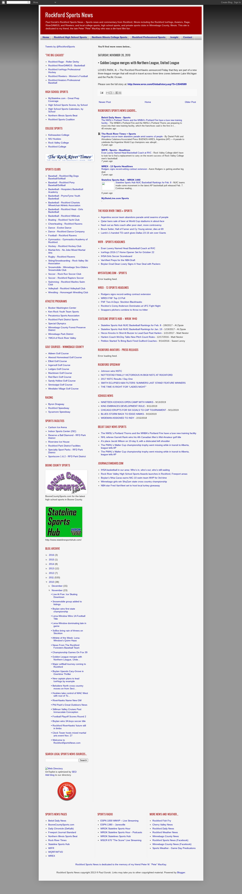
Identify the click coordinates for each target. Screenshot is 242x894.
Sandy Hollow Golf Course (62, 380)
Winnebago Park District (60, 334)
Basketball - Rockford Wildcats (64, 216)
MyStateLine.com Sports (115, 198)
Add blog (49, 775)
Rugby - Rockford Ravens (61, 256)
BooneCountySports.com (61, 824)
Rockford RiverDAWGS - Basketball (66, 65)
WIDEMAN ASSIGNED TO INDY (117, 418)
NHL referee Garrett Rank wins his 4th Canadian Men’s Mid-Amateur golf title (141, 437)
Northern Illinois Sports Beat (62, 115)
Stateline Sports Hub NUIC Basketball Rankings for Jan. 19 (131, 329)
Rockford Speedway (58, 408)
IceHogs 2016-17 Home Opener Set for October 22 (127, 252)
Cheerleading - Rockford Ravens (65, 223)
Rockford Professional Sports (148, 37)
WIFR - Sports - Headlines (115, 150)
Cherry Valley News (162, 824)
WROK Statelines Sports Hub (115, 836)
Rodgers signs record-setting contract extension (124, 169)
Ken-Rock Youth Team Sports (63, 311)
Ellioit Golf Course (57, 361)
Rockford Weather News (165, 832)
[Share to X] (113, 92)
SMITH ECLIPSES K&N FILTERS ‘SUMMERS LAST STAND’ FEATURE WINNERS (143, 383)
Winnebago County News (165, 836)
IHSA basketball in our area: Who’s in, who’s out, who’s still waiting (135, 470)
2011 (51, 577)
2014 (52, 564)
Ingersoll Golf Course (59, 365)
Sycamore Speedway (59, 411)
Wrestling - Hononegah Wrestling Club (68, 292)
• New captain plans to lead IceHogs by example (65, 680)
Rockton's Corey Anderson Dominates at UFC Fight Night (131, 306)
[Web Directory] (54, 768)
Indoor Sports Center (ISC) (62, 431)
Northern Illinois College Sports (109, 37)
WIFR (51, 848)
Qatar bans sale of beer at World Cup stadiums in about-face (132, 221)
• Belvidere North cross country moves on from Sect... (67, 687)
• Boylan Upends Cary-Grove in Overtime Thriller (67, 672)
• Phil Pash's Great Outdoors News (69, 704)
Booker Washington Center (62, 308)
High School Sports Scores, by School (68, 105)
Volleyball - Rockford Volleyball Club (66, 288)
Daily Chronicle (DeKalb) (61, 828)
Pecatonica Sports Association (64, 315)
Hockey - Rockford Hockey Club (64, 246)
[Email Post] (101, 92)
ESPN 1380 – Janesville (112, 824)
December (57, 586)
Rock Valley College (58, 142)
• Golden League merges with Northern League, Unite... (66, 658)
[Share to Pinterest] (120, 92)
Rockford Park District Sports (63, 319)
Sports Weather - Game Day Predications (174, 848)
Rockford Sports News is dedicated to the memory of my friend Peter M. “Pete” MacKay (120, 864)
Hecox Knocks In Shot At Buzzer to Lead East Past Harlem (131, 333)
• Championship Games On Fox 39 (69, 652)
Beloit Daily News (57, 820)
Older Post (190, 102)
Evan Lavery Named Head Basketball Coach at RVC (126, 153)
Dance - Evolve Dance (59, 227)
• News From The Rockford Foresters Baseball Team (65, 646)
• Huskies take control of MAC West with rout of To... (69, 694)
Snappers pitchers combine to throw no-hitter (124, 309)
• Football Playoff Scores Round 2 (68, 716)
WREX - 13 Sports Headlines (117, 166)
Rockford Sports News (69, 14)
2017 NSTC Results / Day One (117, 379)
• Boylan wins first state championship (63, 610)
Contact (187, 37)
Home (46, 37)
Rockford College (57, 146)
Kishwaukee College (58, 135)
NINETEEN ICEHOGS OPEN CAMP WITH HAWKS (127, 402)
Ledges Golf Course (58, 369)
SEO (74, 771)
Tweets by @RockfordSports (60, 46)
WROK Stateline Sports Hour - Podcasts (121, 832)
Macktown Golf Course (60, 373)
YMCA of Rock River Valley (62, 338)
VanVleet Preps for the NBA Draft (118, 260)
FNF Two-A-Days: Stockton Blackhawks (121, 302)
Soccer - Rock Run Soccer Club (64, 274)
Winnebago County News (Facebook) (171, 844)
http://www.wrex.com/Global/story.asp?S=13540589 (157, 84)
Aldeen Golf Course (58, 353)
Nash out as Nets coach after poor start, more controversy (131, 225)
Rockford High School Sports (70, 37)
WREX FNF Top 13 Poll (113, 298)
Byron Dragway (56, 404)
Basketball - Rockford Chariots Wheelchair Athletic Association (64, 204)
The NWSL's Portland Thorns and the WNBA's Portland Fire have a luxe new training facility (148, 433)
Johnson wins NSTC (111, 371)
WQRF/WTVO (55, 852)
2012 (52, 573)
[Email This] (107, 92)
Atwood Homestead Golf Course (65, 357)
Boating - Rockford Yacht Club (64, 219)
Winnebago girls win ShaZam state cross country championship (134, 481)
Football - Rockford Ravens (62, 235)
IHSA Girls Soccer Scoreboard (116, 256)
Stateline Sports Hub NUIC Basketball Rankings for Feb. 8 (144, 182)
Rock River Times (57, 840)
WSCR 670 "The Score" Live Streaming (120, 840)
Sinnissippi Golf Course (60, 384)
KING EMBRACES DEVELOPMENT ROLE (123, 406)
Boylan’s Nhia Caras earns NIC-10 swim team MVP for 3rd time (134, 477)
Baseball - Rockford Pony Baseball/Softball (61, 184)
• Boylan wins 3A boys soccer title (68, 721)
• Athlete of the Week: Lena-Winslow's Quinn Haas (65, 639)
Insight (174, 37)
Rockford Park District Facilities (64, 445)
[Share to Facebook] (117, 92)
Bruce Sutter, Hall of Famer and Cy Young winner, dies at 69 (132, 229)
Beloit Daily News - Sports (116, 117)
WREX (51, 856)
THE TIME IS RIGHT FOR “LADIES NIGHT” (123, 386)
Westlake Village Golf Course (63, 388)
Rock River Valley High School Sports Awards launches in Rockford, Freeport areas (144, 474)
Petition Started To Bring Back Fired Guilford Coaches (129, 341)
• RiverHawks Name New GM (66, 700)
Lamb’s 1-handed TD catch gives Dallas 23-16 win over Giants (133, 232)
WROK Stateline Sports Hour (115, 828)
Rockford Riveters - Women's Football (68, 76)
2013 (52, 568)
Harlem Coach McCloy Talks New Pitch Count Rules (128, 337)
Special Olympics (57, 323)
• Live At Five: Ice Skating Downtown (64, 595)
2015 (52, 559)
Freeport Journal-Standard (62, 832)
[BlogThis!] (110, 92)
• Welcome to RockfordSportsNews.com (66, 741)
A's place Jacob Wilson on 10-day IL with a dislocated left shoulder (135, 441)
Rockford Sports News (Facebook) (170, 840)
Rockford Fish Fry (161, 820)
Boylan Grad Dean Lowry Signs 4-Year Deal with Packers (130, 264)
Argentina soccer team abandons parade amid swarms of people (132, 136)
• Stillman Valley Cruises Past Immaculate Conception (66, 710)
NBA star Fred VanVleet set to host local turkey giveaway (130, 485)
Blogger (181, 872)
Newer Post (105, 102)
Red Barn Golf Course (59, 377)
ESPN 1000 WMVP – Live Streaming (119, 820)
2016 (52, 555)
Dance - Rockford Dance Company (66, 231)
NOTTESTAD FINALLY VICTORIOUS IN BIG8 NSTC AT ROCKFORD (137, 375)
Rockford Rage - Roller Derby (63, 61)
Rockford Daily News (163, 828)
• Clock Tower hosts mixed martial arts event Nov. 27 (68, 734)
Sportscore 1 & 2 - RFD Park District (67, 456)
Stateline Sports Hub (59, 844)
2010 (52, 582)
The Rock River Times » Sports (118, 133)
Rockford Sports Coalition (61, 119)
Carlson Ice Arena (57, 427)
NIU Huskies (54, 139)
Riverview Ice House (58, 441)
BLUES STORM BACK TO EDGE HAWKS (122, 414)
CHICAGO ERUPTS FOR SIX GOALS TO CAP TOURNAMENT (133, 410)
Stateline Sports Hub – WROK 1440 (120, 180)
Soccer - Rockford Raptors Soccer (66, 278)
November (57, 590)
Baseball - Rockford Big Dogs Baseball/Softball (63, 177)
